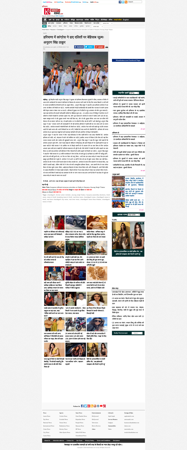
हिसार (65, 26)
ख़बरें (50, 20)
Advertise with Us (58, 440)
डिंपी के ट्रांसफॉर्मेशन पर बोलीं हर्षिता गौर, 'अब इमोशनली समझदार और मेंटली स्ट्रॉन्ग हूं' (96, 361)
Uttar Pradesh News (81, 416)
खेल (62, 20)
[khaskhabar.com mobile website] (104, 407)
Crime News (46, 429)
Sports (61, 413)
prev (114, 235)
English (61, 16)
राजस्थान (58, 23)
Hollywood (95, 419)
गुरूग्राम (88, 26)
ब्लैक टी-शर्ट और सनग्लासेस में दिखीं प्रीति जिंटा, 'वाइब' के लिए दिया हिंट (96, 336)
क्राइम (58, 20)
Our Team (79, 440)
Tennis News (63, 422)
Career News (46, 435)
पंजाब (71, 23)
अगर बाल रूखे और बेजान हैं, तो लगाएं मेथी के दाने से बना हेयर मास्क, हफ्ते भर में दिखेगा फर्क (96, 285)
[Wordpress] (98, 407)
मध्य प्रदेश (96, 23)
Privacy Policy (89, 440)
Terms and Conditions (103, 440)
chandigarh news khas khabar (90, 199)
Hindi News (45, 29)
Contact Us (70, 440)
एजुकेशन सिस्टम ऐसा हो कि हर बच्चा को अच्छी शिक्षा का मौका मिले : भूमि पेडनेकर (128, 253)
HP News (78, 429)
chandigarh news (90, 197)
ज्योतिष (92, 20)
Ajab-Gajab (111, 416)
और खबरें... (141, 210)
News (44, 413)
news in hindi (51, 197)
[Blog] (95, 407)
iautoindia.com (128, 429)
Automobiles (112, 426)
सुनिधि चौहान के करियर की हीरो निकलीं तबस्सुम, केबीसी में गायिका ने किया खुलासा (75, 285)
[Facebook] (82, 407)
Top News (46, 419)
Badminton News (64, 426)
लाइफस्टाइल (79, 20)
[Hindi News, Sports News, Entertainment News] (45, 20)
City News (46, 432)
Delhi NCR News (81, 432)
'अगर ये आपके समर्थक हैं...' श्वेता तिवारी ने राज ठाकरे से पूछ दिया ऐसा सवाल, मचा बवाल (75, 310)
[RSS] (91, 407)
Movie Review (96, 426)
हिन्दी (57, 16)
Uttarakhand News (81, 435)
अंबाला (70, 26)
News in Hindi (48, 192)
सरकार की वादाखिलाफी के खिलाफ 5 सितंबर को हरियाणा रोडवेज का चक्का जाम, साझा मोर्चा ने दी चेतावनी (129, 145)
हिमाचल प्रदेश (78, 23)
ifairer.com (127, 426)
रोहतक (60, 26)
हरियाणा (65, 23)
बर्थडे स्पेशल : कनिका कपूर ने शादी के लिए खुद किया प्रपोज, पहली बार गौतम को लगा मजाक (96, 234)
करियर (110, 20)
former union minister (63, 195)
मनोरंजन (66, 20)
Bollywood (95, 416)
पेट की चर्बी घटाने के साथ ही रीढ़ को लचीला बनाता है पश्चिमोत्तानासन (54, 259)
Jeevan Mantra (112, 419)
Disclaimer (116, 440)
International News (48, 426)
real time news (78, 197)
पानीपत (76, 26)
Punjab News (79, 422)
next (142, 235)
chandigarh (51, 195)
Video (110, 429)
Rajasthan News (80, 419)
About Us (47, 440)
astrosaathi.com (128, 419)
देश (54, 20)
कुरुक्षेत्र (82, 26)
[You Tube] (101, 407)
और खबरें (143, 129)
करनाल (54, 26)
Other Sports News (64, 432)
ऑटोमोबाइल (104, 20)
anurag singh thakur (78, 195)
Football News (63, 419)
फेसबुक (71, 190)
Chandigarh (60, 29)
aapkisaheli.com (129, 416)
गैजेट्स (97, 20)
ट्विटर (82, 190)
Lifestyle (110, 413)
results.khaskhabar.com (131, 432)
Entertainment (96, 413)
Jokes (93, 429)
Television (95, 422)
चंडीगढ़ (49, 26)
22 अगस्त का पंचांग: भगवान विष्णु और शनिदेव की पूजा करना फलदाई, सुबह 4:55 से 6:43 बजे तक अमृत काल (128, 325)
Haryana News (80, 426)
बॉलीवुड (73, 20)
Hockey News (63, 429)
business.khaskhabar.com (131, 422)
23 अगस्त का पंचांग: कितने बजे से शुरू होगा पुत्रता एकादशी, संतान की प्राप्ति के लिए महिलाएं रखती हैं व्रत (128, 300)
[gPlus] (88, 407)
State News (79, 413)
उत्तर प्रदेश (51, 23)
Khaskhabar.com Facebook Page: (128, 60)
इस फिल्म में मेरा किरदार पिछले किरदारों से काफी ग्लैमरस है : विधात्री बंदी (96, 310)
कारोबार (87, 20)
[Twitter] (85, 407)
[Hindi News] (53, 14)
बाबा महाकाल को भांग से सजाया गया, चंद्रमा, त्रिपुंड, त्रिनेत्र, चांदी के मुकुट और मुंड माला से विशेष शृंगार (128, 309)
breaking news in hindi (64, 197)
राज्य (44, 23)
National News (47, 422)
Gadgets (110, 422)
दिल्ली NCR (88, 23)
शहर (44, 26)
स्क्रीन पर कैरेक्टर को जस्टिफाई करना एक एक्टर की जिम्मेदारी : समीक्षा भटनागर (54, 234)
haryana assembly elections (96, 195)
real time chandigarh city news (57, 199)
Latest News (46, 416)
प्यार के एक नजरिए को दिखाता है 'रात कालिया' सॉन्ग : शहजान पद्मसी (75, 361)
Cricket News (63, 416)
